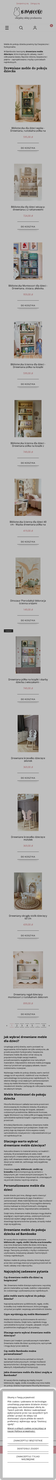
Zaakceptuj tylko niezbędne (28, 1458)
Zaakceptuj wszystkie (28, 1440)
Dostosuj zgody (28, 1448)
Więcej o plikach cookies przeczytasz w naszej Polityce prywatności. (26, 1430)
